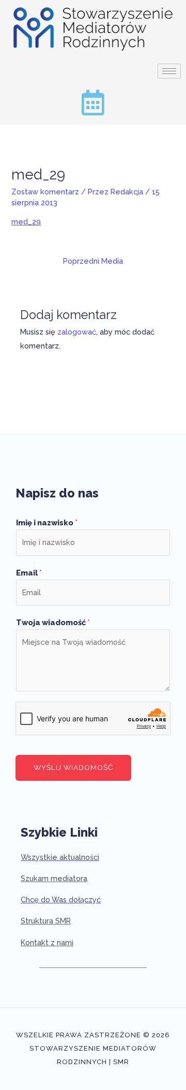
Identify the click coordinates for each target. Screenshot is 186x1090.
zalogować (76, 331)
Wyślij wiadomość (73, 767)
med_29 (26, 221)
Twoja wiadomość (53, 622)
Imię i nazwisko (47, 522)
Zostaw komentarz (45, 191)
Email (29, 572)
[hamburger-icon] (169, 71)
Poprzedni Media (93, 260)
